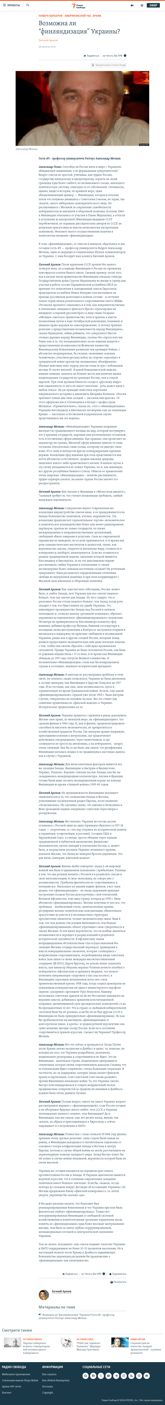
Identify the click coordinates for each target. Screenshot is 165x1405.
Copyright (47, 1393)
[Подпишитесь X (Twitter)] (101, 1376)
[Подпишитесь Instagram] (124, 1376)
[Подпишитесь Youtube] (108, 1376)
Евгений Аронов (48, 40)
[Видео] (132, 5)
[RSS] (131, 1376)
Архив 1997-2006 (11, 1387)
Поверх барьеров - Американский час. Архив (70, 16)
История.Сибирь (32, 1339)
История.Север (85, 1339)
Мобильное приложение (16, 1374)
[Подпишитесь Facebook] (93, 1376)
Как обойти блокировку (55, 1380)
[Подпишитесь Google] (85, 1376)
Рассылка (47, 1387)
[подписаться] (147, 1376)
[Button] (91, 56)
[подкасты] (142, 5)
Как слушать (49, 1374)
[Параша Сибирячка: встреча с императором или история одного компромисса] (12, 1342)
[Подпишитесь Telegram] (116, 1376)
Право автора (138, 1339)
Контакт (6, 1393)
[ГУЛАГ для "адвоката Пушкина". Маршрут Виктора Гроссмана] (66, 1342)
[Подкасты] (139, 1376)
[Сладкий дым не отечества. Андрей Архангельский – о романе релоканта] (120, 1342)
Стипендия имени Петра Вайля (20, 1380)
